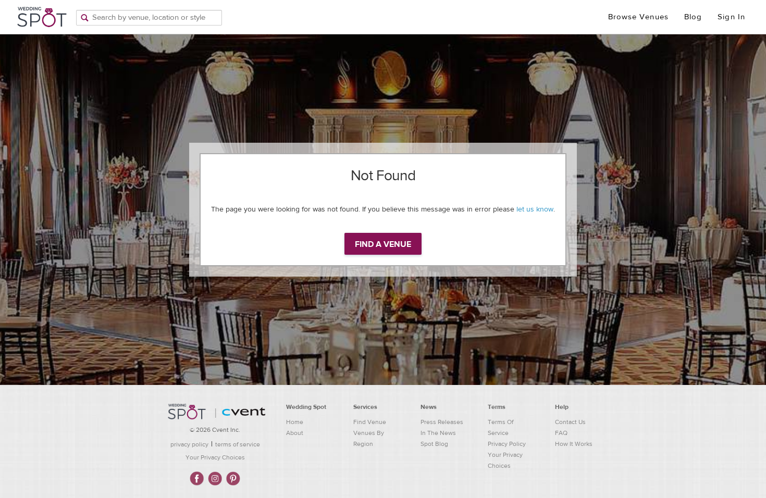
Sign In (731, 17)
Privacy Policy (507, 444)
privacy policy (189, 444)
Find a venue (383, 244)
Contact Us (570, 422)
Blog (693, 17)
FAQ (561, 433)
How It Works (573, 444)
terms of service (237, 444)
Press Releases (442, 422)
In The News (438, 433)
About (294, 433)
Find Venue (369, 422)
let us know (534, 209)
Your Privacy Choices (215, 457)
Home (294, 422)
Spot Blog (434, 444)
